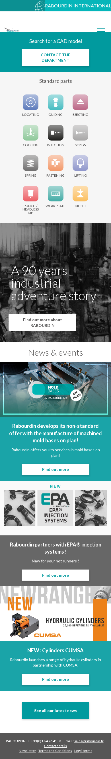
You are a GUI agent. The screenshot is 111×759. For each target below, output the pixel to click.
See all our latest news (55, 710)
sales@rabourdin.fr (89, 741)
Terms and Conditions (55, 750)
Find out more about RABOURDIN (42, 322)
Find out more (55, 469)
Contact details (55, 746)
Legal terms (83, 750)
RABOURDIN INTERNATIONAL (78, 5)
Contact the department (55, 57)
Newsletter (27, 750)
